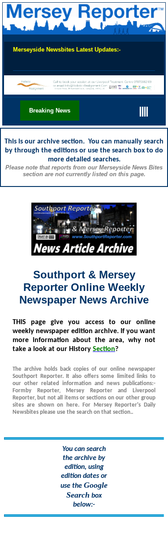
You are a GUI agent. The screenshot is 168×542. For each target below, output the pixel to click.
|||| (143, 110)
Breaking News (49, 110)
